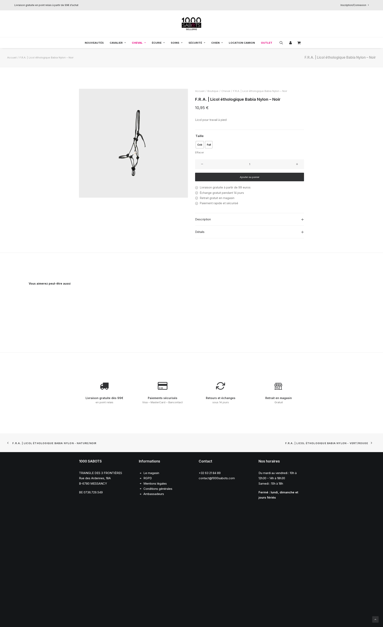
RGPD (147, 478)
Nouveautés (94, 42)
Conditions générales (157, 489)
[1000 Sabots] (191, 24)
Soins (175, 42)
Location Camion (242, 42)
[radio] (200, 144)
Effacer (199, 152)
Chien (215, 42)
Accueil (12, 57)
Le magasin (151, 473)
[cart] (297, 42)
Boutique (212, 91)
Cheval (137, 42)
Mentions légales (155, 483)
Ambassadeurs (153, 494)
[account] (290, 42)
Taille (199, 136)
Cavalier (116, 42)
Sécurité (195, 42)
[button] (282, 42)
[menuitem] (355, 5)
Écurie (157, 42)
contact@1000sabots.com (217, 478)
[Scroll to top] (375, 619)
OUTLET (266, 42)
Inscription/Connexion (353, 5)
